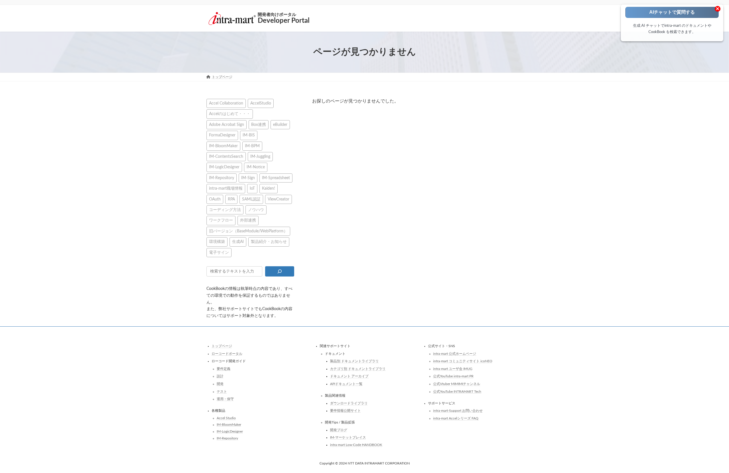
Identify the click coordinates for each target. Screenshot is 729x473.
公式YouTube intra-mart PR (453, 376)
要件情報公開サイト (345, 410)
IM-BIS (249, 135)
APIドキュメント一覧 (346, 384)
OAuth (215, 199)
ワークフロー (221, 220)
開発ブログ (338, 429)
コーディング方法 (225, 210)
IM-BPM (252, 146)
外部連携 (248, 220)
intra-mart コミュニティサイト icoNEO (462, 361)
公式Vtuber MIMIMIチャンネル (456, 384)
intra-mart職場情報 (226, 188)
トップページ (222, 346)
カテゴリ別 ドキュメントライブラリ (358, 368)
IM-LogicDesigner (224, 167)
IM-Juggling (260, 156)
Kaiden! (268, 188)
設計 (220, 376)
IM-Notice (256, 167)
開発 (220, 384)
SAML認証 (251, 199)
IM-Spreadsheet (276, 177)
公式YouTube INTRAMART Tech (457, 391)
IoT (252, 188)
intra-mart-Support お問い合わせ (458, 410)
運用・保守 (225, 399)
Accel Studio (226, 417)
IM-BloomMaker (223, 146)
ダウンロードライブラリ (349, 403)
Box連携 (258, 124)
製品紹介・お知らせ (269, 241)
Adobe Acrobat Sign (226, 124)
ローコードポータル (227, 353)
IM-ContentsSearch (226, 156)
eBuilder (280, 124)
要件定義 (223, 368)
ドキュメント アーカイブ (349, 376)
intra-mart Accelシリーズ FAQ (455, 418)
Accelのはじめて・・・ (229, 114)
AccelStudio (260, 103)
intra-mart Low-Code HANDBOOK (356, 445)
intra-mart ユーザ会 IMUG (452, 368)
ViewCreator (278, 199)
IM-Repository (221, 177)
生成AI (238, 241)
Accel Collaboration (226, 103)
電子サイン (219, 252)
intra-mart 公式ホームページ (454, 353)
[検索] (279, 271)
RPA (231, 199)
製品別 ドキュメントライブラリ (354, 361)
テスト (222, 391)
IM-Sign (248, 177)
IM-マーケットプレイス (348, 437)
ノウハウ (256, 210)
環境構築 (217, 241)
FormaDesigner (222, 135)
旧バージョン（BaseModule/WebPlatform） (248, 231)
